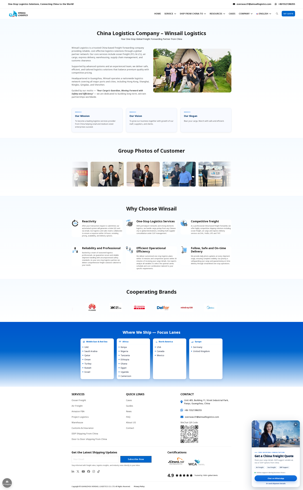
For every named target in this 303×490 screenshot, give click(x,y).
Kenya (124, 347)
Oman (87, 359)
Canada (160, 351)
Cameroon (126, 376)
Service (168, 13)
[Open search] (277, 13)
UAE (86, 347)
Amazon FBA (78, 411)
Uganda (125, 371)
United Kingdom (201, 351)
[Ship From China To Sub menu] (205, 14)
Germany (197, 347)
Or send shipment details (275, 483)
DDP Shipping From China (85, 433)
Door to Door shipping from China (89, 439)
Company (244, 13)
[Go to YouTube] (83, 471)
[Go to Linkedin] (73, 471)
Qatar (87, 355)
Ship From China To (191, 13)
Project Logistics (80, 416)
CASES (232, 13)
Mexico (160, 355)
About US (131, 422)
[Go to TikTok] (98, 471)
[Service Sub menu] (175, 14)
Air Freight (77, 405)
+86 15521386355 (193, 410)
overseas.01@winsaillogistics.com (254, 4)
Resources (216, 13)
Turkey (87, 363)
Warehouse (77, 422)
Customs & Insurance (83, 428)
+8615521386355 (286, 4)
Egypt (124, 367)
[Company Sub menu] (252, 14)
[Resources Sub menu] (224, 14)
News (129, 411)
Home (157, 13)
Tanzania (125, 355)
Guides (129, 405)
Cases (129, 400)
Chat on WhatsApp (276, 478)
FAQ (128, 416)
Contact (130, 428)
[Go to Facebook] (88, 471)
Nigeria (124, 351)
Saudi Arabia (90, 351)
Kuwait (87, 367)
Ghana (124, 363)
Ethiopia (125, 359)
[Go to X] (77, 471)
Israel (87, 371)
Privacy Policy (139, 486)
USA (159, 347)
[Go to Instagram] (93, 471)
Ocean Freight (79, 400)
